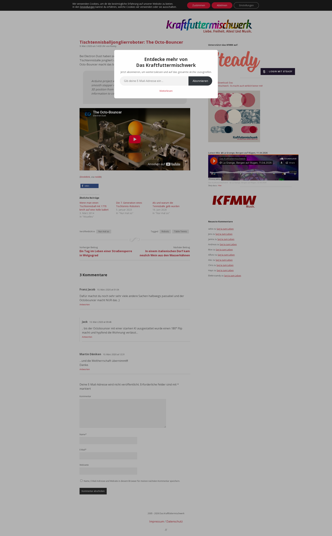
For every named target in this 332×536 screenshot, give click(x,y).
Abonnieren (200, 81)
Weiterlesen (166, 90)
